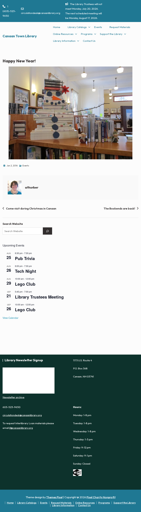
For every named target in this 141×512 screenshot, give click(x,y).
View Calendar (10, 318)
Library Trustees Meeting (39, 297)
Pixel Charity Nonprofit (101, 497)
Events (98, 27)
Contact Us (89, 40)
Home (56, 27)
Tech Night (25, 271)
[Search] (47, 231)
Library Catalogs (77, 27)
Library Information (64, 40)
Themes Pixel (54, 497)
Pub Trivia (25, 258)
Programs (87, 34)
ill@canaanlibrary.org (21, 428)
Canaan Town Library (20, 36)
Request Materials (119, 27)
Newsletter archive (13, 397)
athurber (31, 187)
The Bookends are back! (119, 208)
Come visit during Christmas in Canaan (31, 208)
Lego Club (25, 284)
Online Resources (63, 34)
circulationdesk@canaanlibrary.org (40, 13)
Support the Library (111, 34)
